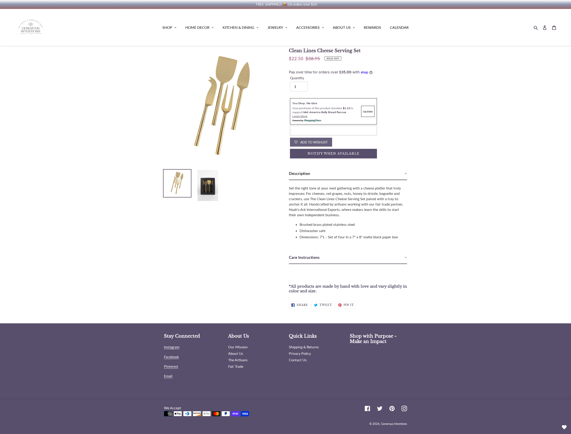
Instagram (171, 347)
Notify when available (333, 154)
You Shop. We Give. (305, 103)
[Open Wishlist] (564, 427)
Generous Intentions (394, 424)
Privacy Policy (300, 353)
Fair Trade (235, 366)
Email (168, 376)
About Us (235, 353)
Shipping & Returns (304, 347)
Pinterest (171, 366)
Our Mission (238, 347)
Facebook (171, 357)
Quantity (297, 78)
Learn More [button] (299, 116)
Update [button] (368, 111)
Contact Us (298, 360)
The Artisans (238, 360)
